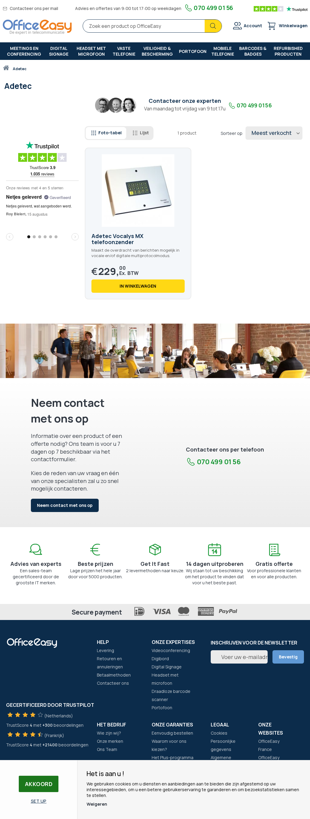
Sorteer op (231, 133)
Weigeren (97, 804)
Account (253, 25)
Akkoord (39, 784)
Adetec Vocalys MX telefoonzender (117, 239)
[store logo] (37, 27)
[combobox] (152, 26)
